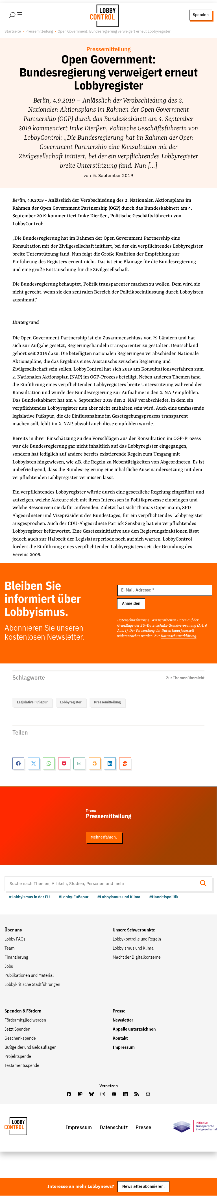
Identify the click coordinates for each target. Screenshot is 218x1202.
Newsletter (123, 1020)
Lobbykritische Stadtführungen (32, 984)
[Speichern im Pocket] (64, 763)
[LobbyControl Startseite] (103, 15)
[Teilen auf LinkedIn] (110, 763)
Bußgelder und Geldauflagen (30, 1047)
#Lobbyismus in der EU (29, 897)
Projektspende (18, 1056)
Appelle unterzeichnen (134, 1029)
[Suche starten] (205, 883)
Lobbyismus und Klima (133, 948)
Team (10, 948)
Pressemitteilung (39, 31)
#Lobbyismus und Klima (118, 897)
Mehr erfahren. (104, 837)
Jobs (9, 966)
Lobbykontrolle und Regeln (137, 939)
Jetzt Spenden (17, 1029)
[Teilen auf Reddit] (125, 763)
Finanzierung (16, 957)
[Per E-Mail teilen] (79, 763)
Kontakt (120, 1038)
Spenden (201, 15)
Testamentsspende (22, 1065)
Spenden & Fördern (23, 1011)
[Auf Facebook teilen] (18, 763)
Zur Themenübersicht (185, 678)
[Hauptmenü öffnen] (23, 15)
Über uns (13, 930)
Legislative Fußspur (32, 702)
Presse (119, 1011)
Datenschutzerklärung (178, 636)
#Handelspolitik (163, 897)
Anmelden (131, 603)
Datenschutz (114, 1127)
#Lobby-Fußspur (73, 897)
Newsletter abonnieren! (143, 1186)
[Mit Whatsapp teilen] (49, 763)
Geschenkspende (20, 1038)
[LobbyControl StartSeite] (24, 1127)
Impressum (124, 1047)
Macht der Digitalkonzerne (137, 957)
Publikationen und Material (29, 975)
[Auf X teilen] (34, 763)
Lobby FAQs (15, 939)
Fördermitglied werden (25, 1020)
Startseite (13, 31)
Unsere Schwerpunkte (134, 930)
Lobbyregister (71, 702)
